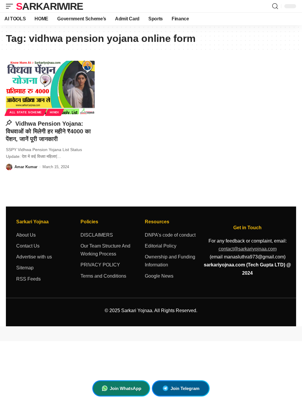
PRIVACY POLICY (100, 264)
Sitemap (25, 267)
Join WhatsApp (125, 388)
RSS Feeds (28, 278)
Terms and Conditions (103, 276)
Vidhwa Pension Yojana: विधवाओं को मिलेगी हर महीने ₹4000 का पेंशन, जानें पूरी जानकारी (48, 131)
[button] (11, 6)
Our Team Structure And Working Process (105, 249)
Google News (159, 276)
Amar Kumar (25, 167)
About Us (26, 234)
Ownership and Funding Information (170, 260)
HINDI (54, 112)
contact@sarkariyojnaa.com (248, 248)
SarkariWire (49, 6)
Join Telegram (184, 388)
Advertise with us (34, 256)
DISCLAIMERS (97, 234)
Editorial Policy (160, 245)
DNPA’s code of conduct (170, 234)
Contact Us (28, 245)
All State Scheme (25, 112)
